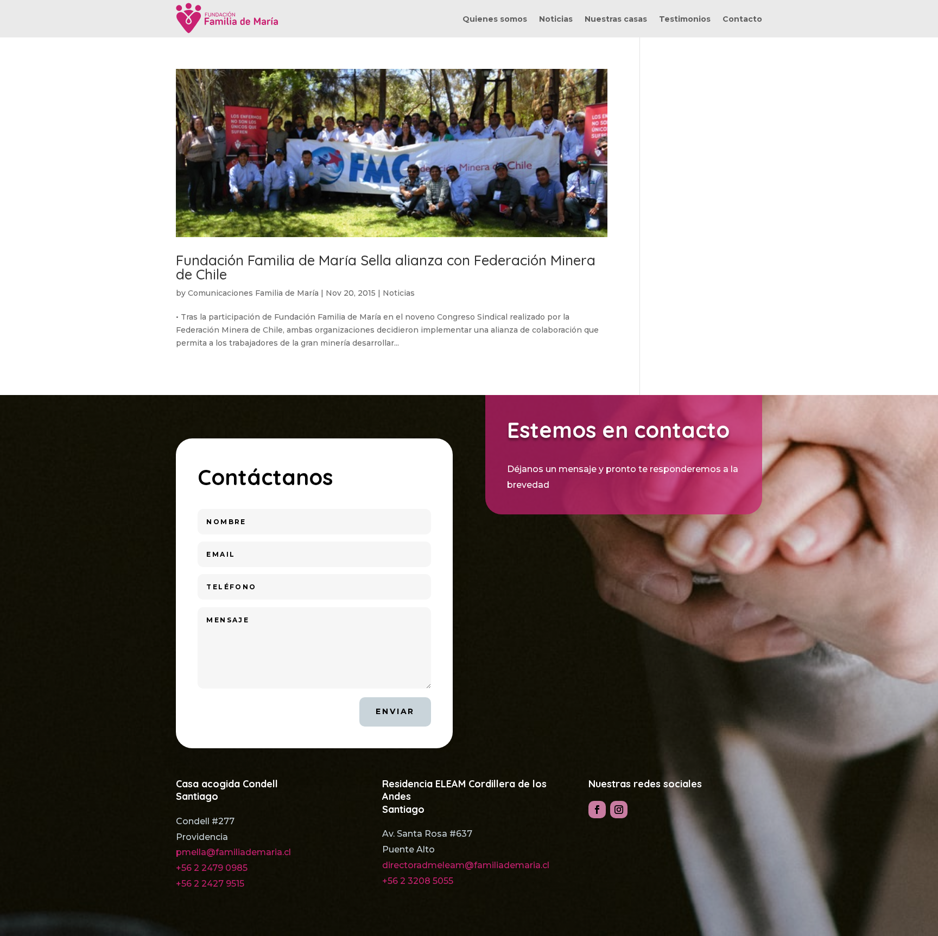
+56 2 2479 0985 (212, 868)
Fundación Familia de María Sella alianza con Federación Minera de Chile (385, 267)
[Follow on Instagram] (619, 809)
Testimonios (685, 19)
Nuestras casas (616, 19)
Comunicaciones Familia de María (253, 293)
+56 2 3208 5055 (417, 881)
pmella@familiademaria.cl (233, 852)
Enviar (395, 711)
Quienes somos (494, 19)
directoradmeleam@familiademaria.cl (465, 865)
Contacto (742, 19)
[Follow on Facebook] (597, 809)
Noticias (556, 19)
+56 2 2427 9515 (210, 883)
